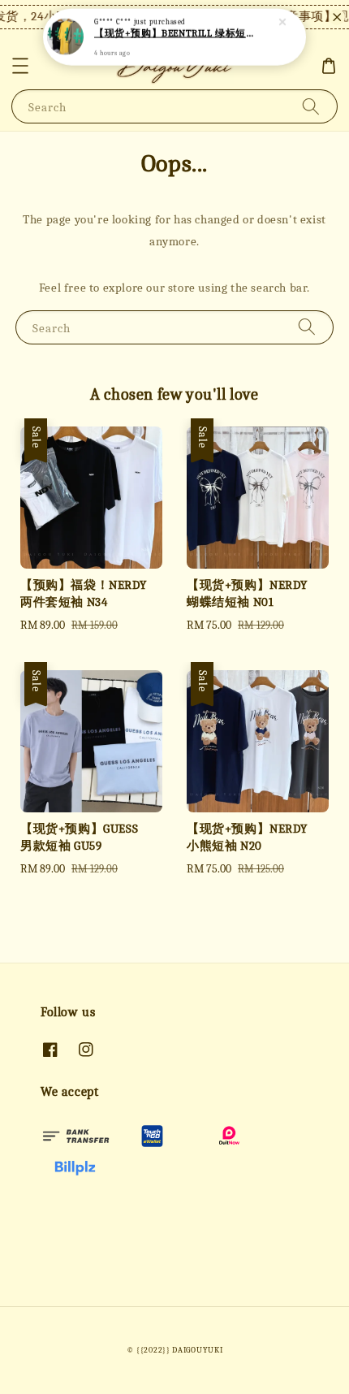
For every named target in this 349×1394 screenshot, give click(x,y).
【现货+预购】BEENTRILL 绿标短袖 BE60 (175, 33)
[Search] (311, 106)
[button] (20, 66)
